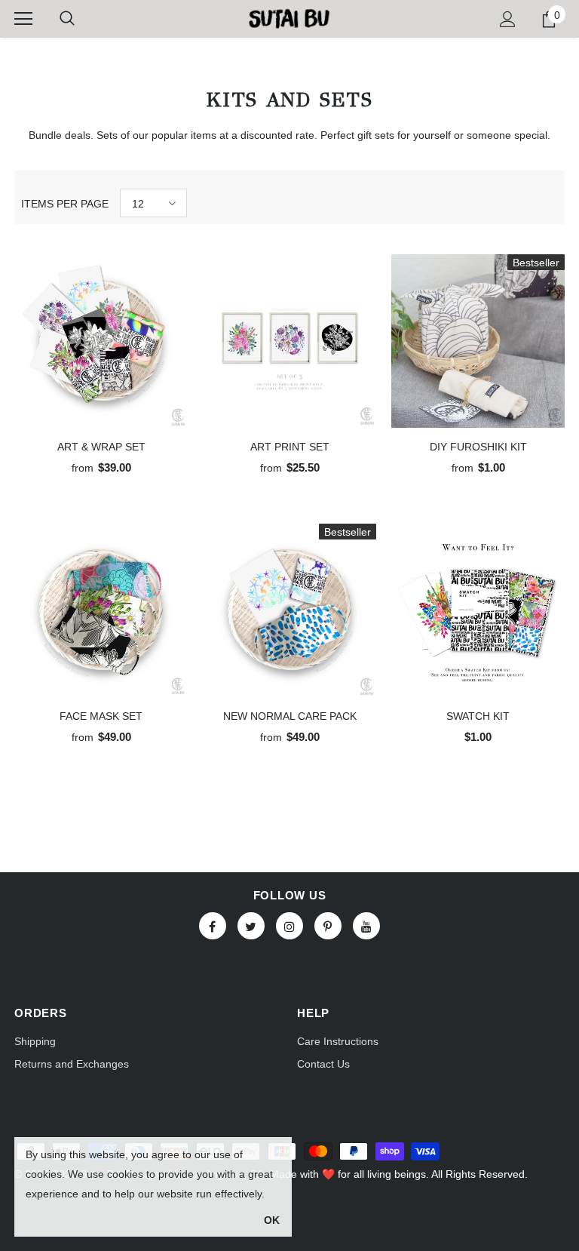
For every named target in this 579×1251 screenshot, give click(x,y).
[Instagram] (289, 925)
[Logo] (289, 18)
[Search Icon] (67, 18)
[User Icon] (508, 19)
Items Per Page (65, 204)
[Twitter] (251, 925)
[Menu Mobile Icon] (23, 19)
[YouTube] (366, 925)
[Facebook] (212, 925)
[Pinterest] (328, 925)
